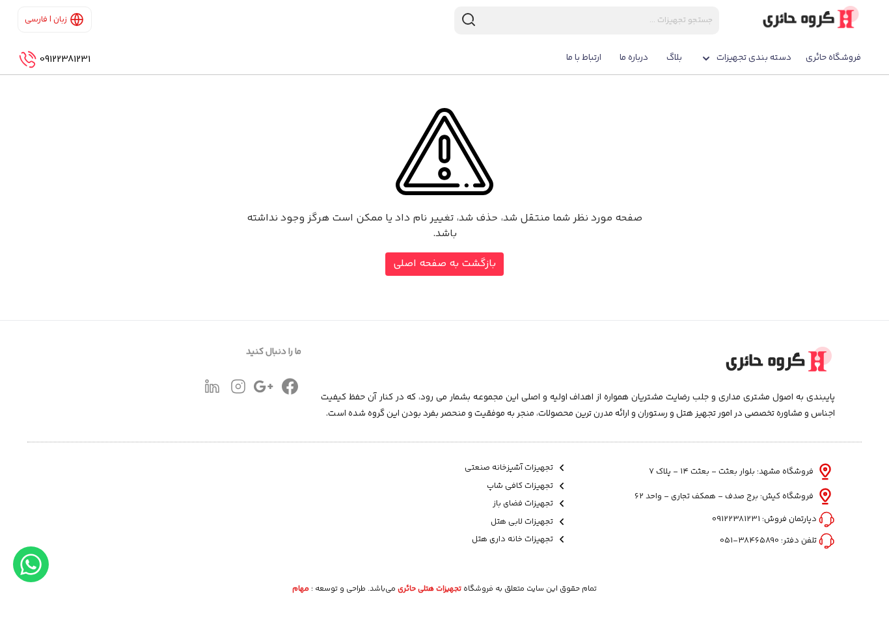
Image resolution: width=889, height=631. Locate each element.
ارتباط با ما (583, 58)
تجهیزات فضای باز (524, 504)
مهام (300, 589)
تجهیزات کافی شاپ (521, 486)
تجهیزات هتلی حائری (429, 589)
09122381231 (65, 60)
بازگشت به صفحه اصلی (444, 264)
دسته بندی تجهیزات (754, 58)
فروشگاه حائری (833, 58)
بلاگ (674, 58)
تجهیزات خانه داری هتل (513, 539)
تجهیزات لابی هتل (523, 522)
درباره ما (634, 58)
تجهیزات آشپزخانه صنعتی (510, 468)
